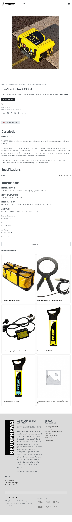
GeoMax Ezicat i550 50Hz (11, 401)
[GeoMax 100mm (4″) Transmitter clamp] (53, 276)
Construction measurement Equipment (13, 84)
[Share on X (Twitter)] (8, 113)
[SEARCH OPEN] (69, 4)
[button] (36, 244)
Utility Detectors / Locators (37, 84)
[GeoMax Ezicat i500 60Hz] (53, 326)
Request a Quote (8, 99)
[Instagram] (13, 497)
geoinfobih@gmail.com (13, 237)
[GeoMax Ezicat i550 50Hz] (19, 377)
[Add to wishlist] (2, 104)
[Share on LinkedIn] (15, 113)
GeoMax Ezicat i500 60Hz (45, 351)
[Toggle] (64, 94)
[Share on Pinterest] (18, 113)
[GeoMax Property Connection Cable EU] (19, 326)
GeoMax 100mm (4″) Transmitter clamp (49, 301)
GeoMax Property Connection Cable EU (15, 351)
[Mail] (22, 113)
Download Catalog (11, 122)
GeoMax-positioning (64, 175)
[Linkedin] (9, 497)
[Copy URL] (25, 113)
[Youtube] (16, 497)
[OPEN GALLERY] (36, 44)
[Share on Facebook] (11, 113)
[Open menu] (24, 4)
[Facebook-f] (6, 497)
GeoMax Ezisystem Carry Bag (12, 301)
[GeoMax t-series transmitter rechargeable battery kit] (53, 377)
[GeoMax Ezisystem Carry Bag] (19, 276)
